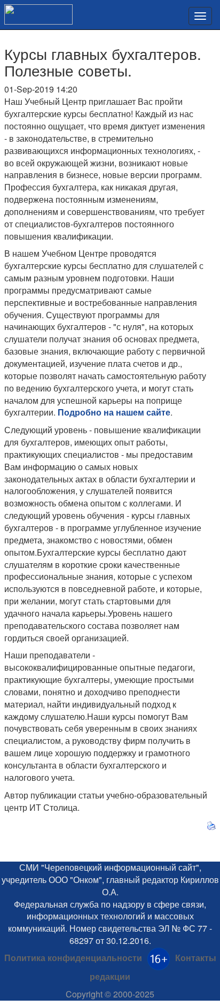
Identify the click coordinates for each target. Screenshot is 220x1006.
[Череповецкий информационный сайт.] (36, 11)
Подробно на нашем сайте (114, 412)
